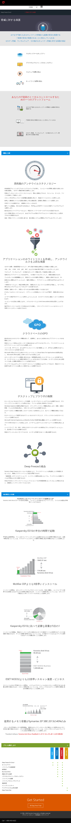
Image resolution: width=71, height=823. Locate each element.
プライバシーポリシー (28, 815)
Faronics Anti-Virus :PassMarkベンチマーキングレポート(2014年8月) (41, 734)
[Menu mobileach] (41, 7)
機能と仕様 (6, 153)
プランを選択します (9, 745)
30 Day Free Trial (35, 806)
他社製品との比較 (8, 494)
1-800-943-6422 (11, 821)
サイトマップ (45, 815)
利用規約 (38, 815)
